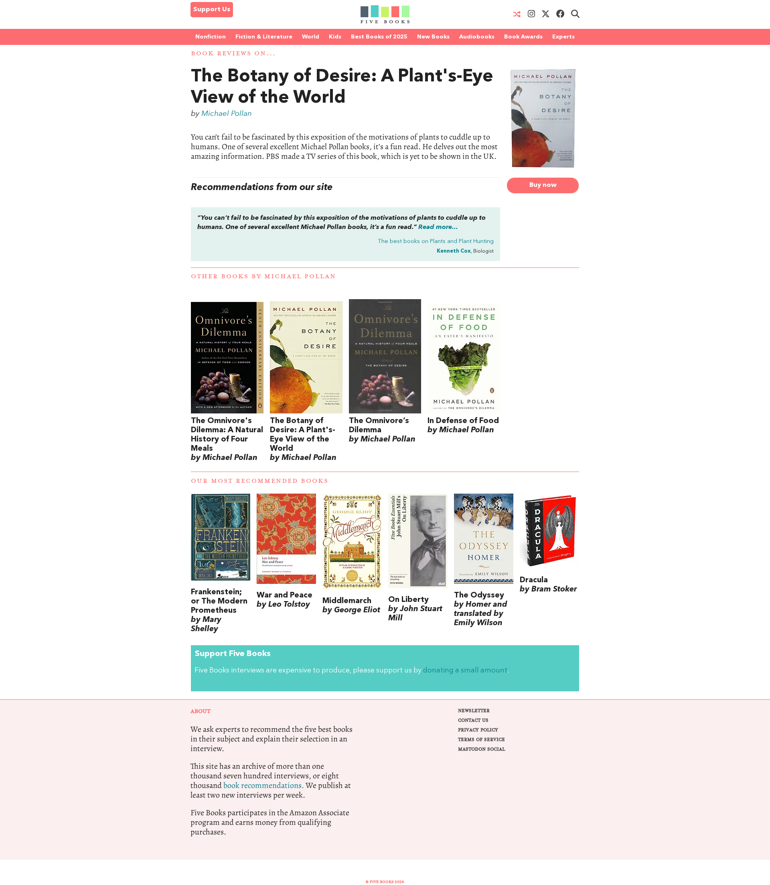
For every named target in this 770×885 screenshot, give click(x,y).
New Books (433, 37)
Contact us (473, 720)
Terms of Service (481, 740)
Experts (563, 37)
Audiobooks (476, 37)
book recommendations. (263, 785)
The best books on (436, 242)
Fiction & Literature (263, 37)
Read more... (438, 227)
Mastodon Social (481, 749)
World (310, 37)
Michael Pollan (226, 114)
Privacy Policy (478, 730)
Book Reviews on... (233, 53)
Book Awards (523, 37)
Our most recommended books (259, 481)
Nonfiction (210, 37)
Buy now (543, 185)
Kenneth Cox (454, 251)
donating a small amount (465, 670)
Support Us (211, 9)
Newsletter (474, 711)
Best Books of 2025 (379, 37)
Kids (335, 37)
